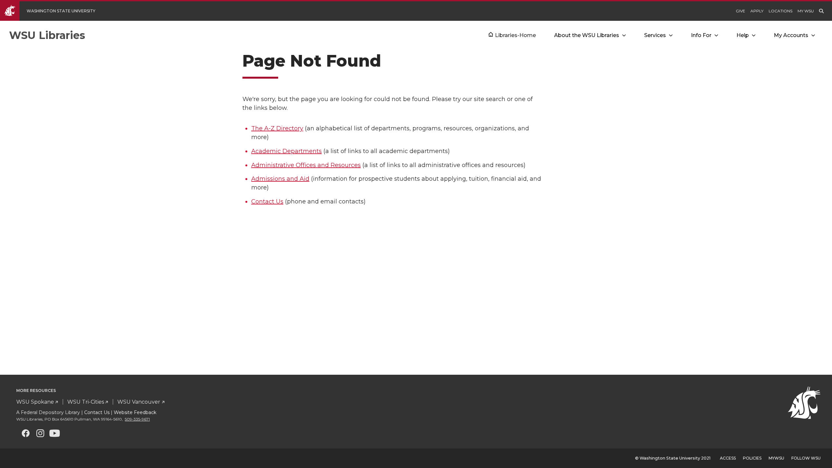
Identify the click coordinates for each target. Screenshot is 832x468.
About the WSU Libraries (586, 35)
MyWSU (776, 458)
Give (740, 10)
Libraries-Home (515, 35)
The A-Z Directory (277, 128)
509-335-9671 (137, 419)
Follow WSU (806, 458)
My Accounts (791, 35)
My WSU (806, 10)
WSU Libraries (47, 35)
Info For (701, 35)
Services (655, 35)
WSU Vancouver (138, 402)
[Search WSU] (821, 11)
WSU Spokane (35, 402)
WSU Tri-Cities (85, 402)
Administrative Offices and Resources (306, 165)
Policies (752, 458)
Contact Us (267, 201)
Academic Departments (286, 151)
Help (742, 35)
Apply (756, 10)
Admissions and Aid (280, 178)
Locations (780, 10)
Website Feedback (135, 412)
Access (728, 458)
